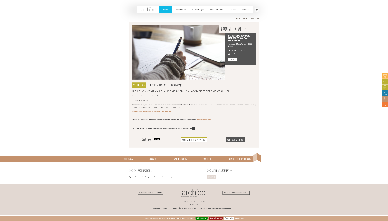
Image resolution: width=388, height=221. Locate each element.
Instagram (171, 177)
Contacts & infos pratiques (240, 159)
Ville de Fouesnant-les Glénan (150, 192)
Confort (256, 10)
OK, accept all (202, 218)
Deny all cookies (216, 218)
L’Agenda (166, 10)
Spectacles (181, 10)
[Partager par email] (144, 139)
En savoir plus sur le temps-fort (162, 128)
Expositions (128, 159)
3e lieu (233, 10)
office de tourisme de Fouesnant (236, 192)
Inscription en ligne (204, 120)
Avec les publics (180, 159)
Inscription (211, 176)
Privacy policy (240, 218)
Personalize (229, 218)
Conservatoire (216, 10)
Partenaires (207, 159)
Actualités (153, 159)
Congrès (245, 10)
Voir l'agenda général (235, 139)
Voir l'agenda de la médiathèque (194, 139)
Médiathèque (198, 10)
